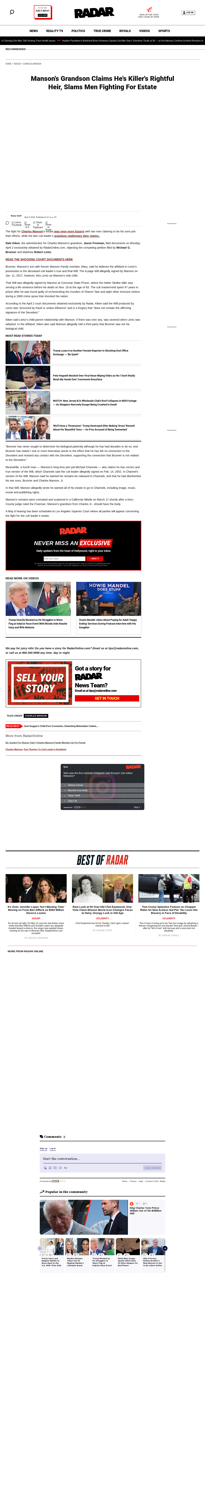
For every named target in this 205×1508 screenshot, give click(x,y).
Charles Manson (32, 63)
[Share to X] (27, 223)
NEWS (34, 31)
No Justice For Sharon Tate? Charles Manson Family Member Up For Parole (45, 743)
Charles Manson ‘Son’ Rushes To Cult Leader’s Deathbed (36, 749)
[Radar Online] (94, 12)
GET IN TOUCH (107, 698)
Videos (17, 63)
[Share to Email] (48, 223)
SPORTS (164, 31)
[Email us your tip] (43, 19)
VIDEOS (144, 31)
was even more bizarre (68, 231)
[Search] (12, 14)
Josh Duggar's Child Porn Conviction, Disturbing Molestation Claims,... (61, 726)
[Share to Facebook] (17, 223)
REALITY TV (54, 31)
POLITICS (78, 31)
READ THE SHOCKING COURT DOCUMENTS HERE (39, 259)
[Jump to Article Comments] (7, 223)
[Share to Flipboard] (38, 223)
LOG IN (189, 12)
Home (8, 63)
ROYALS (125, 31)
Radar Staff (16, 216)
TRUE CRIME (102, 31)
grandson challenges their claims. (77, 235)
